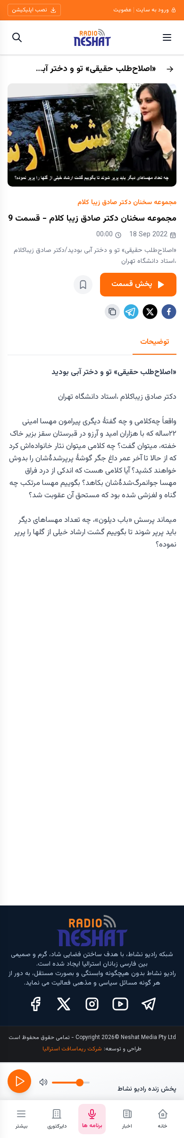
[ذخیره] (83, 284)
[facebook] (168, 311)
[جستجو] (17, 37)
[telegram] (131, 311)
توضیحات (154, 342)
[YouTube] (120, 1004)
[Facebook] (35, 1004)
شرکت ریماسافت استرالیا (72, 1049)
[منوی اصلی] (167, 37)
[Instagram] (92, 1004)
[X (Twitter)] (63, 1004)
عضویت (122, 10)
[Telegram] (148, 1004)
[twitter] (150, 311)
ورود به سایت (152, 10)
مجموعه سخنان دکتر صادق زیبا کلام (126, 202)
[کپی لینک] (112, 311)
